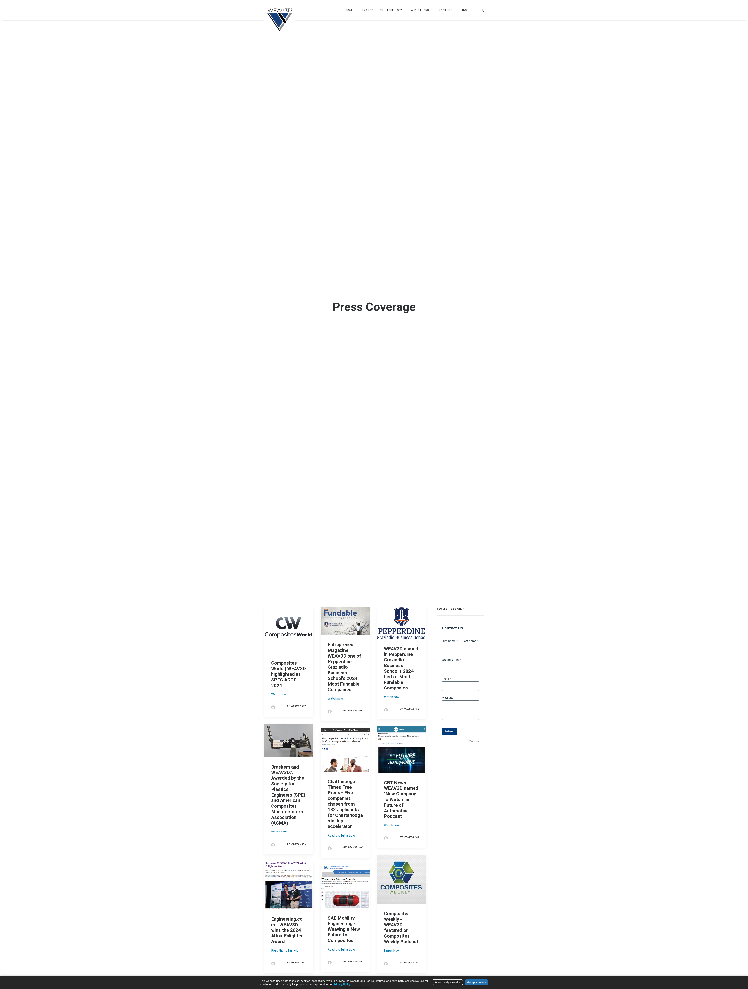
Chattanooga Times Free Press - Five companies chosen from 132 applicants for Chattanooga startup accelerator (345, 804)
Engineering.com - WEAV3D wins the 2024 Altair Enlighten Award (287, 930)
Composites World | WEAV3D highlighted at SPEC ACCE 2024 (288, 674)
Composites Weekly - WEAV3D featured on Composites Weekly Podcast (401, 927)
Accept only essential (448, 982)
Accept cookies (476, 982)
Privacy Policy (341, 984)
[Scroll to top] (740, 973)
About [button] (466, 10)
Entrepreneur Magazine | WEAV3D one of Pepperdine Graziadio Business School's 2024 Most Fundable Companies (344, 667)
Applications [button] (420, 10)
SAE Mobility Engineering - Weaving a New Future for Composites (344, 929)
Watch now (279, 694)
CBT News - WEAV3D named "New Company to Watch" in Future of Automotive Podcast (401, 799)
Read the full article (341, 835)
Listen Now (392, 951)
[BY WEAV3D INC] (273, 707)
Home (349, 10)
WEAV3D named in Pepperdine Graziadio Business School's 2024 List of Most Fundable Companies (401, 668)
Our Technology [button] (390, 10)
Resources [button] (445, 10)
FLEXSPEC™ (366, 10)
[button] (482, 10)
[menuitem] (350, 10)
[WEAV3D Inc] (279, 10)
